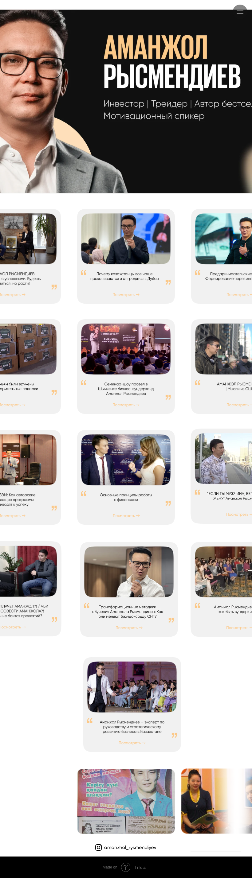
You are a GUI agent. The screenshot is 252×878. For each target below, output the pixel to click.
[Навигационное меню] (240, 12)
